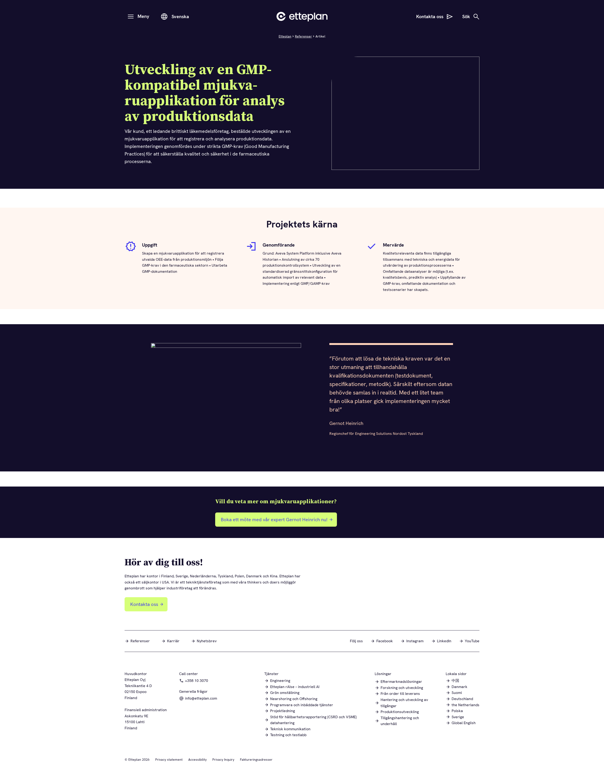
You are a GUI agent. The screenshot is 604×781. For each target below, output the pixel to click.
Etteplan (285, 36)
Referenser (303, 36)
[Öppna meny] (131, 16)
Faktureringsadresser (256, 759)
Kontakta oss (144, 604)
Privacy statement (169, 759)
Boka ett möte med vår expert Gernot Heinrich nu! (272, 521)
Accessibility (197, 759)
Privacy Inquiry (223, 759)
